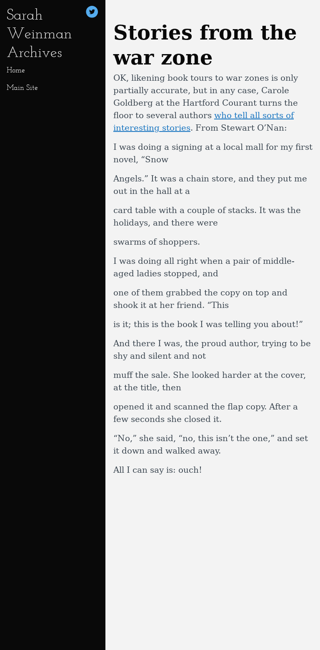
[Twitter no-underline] (92, 13)
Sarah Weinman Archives (39, 33)
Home (16, 69)
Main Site (22, 87)
